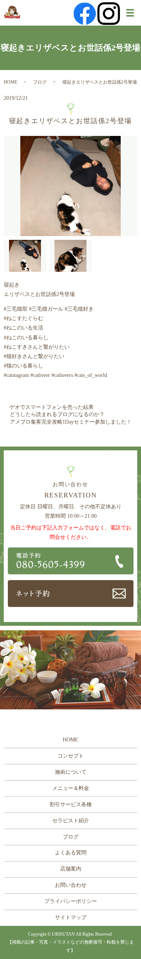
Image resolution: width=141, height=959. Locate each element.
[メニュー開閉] (130, 13)
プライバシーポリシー (70, 901)
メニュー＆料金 (70, 788)
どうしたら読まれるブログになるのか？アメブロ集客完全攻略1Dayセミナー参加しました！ (71, 418)
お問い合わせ (70, 885)
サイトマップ (70, 917)
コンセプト (71, 756)
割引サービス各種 (71, 804)
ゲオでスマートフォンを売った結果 (51, 407)
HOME (10, 82)
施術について (70, 772)
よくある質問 (70, 852)
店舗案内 (70, 869)
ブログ (40, 82)
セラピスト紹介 (70, 820)
